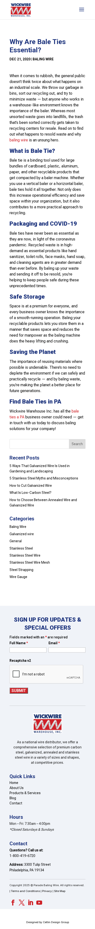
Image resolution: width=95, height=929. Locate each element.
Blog (13, 798)
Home (14, 783)
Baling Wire (43, 59)
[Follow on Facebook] (13, 903)
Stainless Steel (21, 548)
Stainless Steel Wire (25, 555)
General (16, 541)
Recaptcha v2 (20, 660)
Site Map (59, 891)
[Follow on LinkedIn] (30, 903)
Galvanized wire (22, 534)
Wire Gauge (18, 577)
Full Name (19, 643)
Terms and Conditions (26, 891)
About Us (17, 788)
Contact (16, 803)
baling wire (19, 140)
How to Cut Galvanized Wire (31, 485)
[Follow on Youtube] (39, 903)
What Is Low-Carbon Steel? (30, 493)
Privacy (47, 891)
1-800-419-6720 (22, 856)
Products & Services (25, 793)
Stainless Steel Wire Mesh (30, 562)
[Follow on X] (22, 903)
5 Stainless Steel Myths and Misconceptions (44, 478)
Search (77, 444)
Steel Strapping (21, 570)
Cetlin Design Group (56, 922)
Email (54, 643)
